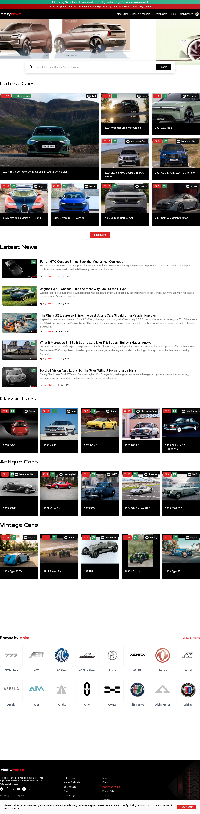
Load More (100, 234)
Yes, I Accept (186, 807)
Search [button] (165, 66)
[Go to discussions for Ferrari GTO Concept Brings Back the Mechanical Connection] (33, 262)
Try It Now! (145, 6)
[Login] (197, 14)
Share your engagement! (135, 2)
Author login (70, 795)
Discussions (24, 96)
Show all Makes (191, 637)
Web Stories (186, 14)
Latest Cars (121, 14)
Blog (173, 14)
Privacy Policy (108, 791)
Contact (106, 782)
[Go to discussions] (115, 96)
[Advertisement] (94, 607)
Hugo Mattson (49, 276)
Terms (105, 795)
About (105, 778)
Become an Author (111, 787)
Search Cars (160, 14)
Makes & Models (141, 14)
